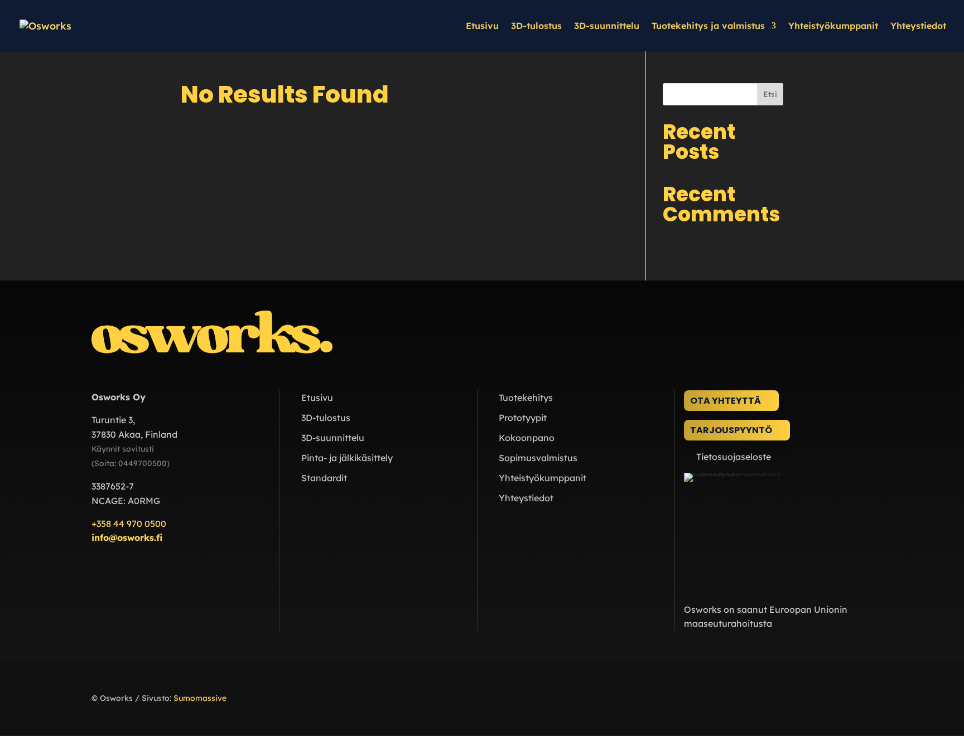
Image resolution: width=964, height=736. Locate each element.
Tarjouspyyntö (731, 430)
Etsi (770, 94)
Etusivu (482, 26)
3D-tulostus (536, 26)
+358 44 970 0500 (128, 523)
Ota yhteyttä (725, 400)
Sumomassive (199, 698)
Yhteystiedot (918, 26)
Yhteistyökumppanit (833, 26)
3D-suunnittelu (606, 26)
